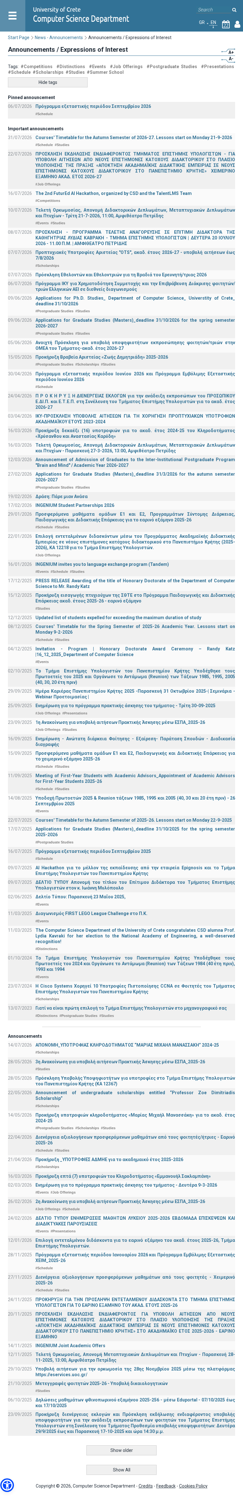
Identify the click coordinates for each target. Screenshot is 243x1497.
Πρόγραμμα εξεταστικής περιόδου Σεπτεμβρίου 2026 (93, 106)
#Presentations (217, 66)
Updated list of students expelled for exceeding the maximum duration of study (118, 617)
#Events (97, 66)
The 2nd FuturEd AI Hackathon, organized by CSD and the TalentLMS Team (113, 193)
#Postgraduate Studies (171, 66)
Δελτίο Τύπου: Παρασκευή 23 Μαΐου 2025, (80, 896)
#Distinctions (70, 66)
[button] (7, 1485)
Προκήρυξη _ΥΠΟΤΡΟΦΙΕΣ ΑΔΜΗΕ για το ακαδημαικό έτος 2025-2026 (109, 1159)
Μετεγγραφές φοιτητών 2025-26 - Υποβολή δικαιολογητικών (101, 1383)
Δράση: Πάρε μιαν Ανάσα (61, 496)
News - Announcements (59, 37)
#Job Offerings (126, 66)
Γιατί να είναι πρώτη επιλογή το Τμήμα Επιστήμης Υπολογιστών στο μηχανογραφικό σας (131, 1008)
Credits (146, 1485)
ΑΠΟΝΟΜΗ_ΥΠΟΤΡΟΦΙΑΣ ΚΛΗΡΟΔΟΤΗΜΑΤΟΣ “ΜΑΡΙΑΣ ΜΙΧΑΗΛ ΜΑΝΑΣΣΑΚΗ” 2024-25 (127, 1045)
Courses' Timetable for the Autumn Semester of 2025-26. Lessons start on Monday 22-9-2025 (133, 820)
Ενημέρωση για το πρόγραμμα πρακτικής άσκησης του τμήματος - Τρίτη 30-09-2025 (125, 705)
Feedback (166, 1485)
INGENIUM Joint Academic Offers (70, 1345)
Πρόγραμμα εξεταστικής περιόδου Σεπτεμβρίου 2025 (93, 851)
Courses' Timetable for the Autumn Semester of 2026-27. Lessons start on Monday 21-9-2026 (133, 137)
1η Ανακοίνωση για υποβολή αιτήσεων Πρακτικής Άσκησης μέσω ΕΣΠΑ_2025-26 (120, 722)
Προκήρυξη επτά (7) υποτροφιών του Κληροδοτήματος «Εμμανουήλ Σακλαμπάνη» (123, 1176)
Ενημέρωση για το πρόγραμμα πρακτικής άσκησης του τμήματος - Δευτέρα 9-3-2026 (126, 1185)
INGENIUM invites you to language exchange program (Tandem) (102, 564)
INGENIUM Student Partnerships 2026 (74, 505)
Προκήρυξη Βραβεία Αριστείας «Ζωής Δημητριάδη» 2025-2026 (101, 357)
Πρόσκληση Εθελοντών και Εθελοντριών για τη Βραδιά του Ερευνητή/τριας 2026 (121, 274)
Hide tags (48, 82)
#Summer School (105, 72)
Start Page (18, 37)
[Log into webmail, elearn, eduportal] (237, 25)
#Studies (75, 72)
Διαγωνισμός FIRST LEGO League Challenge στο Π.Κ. (91, 913)
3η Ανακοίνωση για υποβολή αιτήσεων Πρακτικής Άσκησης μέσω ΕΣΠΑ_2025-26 (120, 1061)
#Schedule (19, 72)
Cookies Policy (193, 1485)
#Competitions (37, 66)
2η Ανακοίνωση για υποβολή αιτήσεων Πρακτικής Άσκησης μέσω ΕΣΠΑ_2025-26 (120, 1201)
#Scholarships (48, 72)
